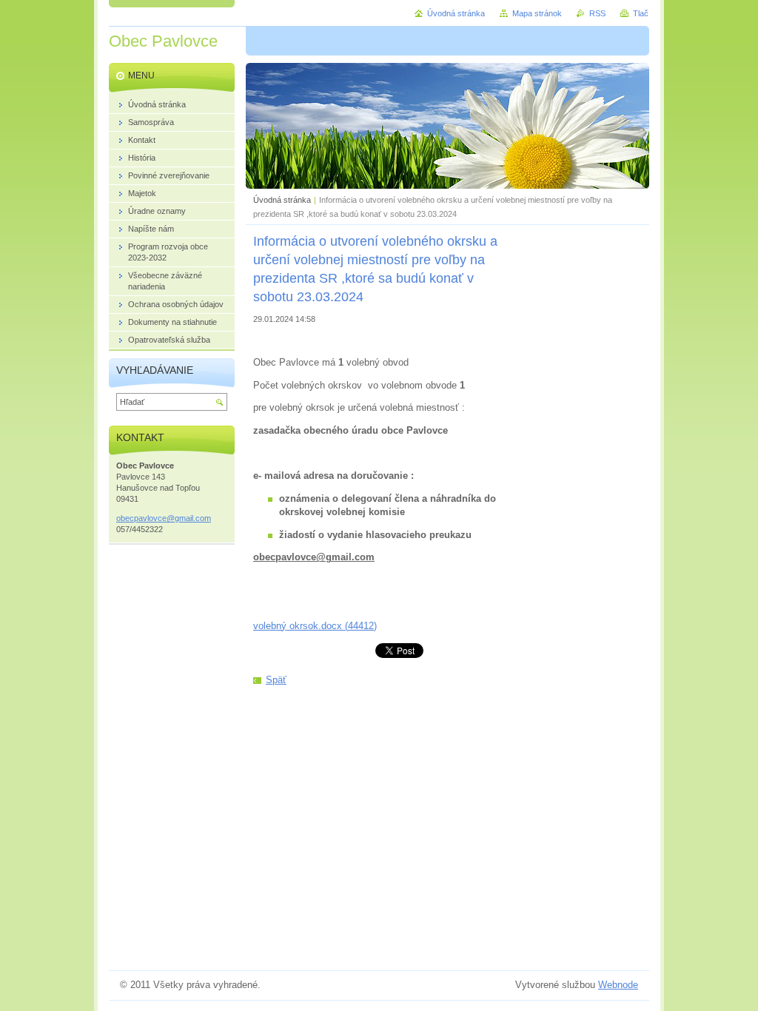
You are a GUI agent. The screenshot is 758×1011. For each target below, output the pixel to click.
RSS (597, 13)
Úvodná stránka (282, 199)
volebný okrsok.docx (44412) (315, 625)
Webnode (618, 984)
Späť (276, 679)
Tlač (640, 13)
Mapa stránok (537, 13)
